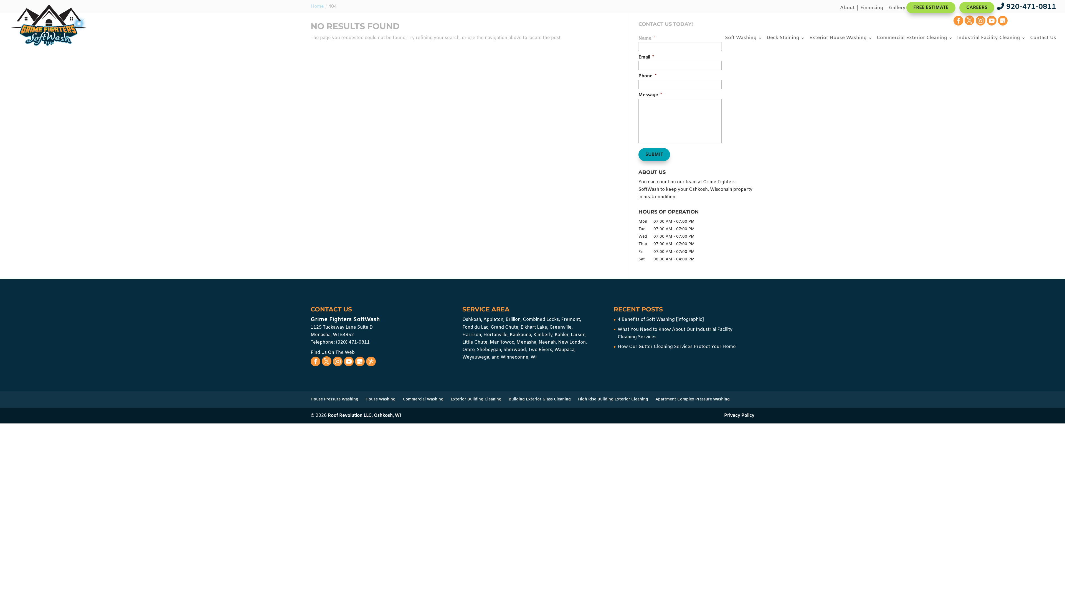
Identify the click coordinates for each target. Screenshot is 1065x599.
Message (650, 95)
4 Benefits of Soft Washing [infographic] (661, 320)
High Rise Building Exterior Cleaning (613, 399)
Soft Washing (741, 38)
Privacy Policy (739, 415)
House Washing (380, 399)
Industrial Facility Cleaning (988, 38)
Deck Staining (783, 38)
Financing (871, 8)
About (847, 8)
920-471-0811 (1030, 7)
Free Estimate (931, 8)
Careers (976, 8)
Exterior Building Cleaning (476, 399)
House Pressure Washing (334, 399)
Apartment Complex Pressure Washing (692, 399)
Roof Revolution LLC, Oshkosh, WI (364, 415)
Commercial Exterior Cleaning (912, 38)
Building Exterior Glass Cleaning (540, 399)
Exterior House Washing (838, 38)
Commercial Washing (423, 399)
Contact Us (1043, 38)
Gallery (897, 8)
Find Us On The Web (333, 353)
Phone (647, 76)
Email (646, 57)
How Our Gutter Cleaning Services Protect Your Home (677, 347)
